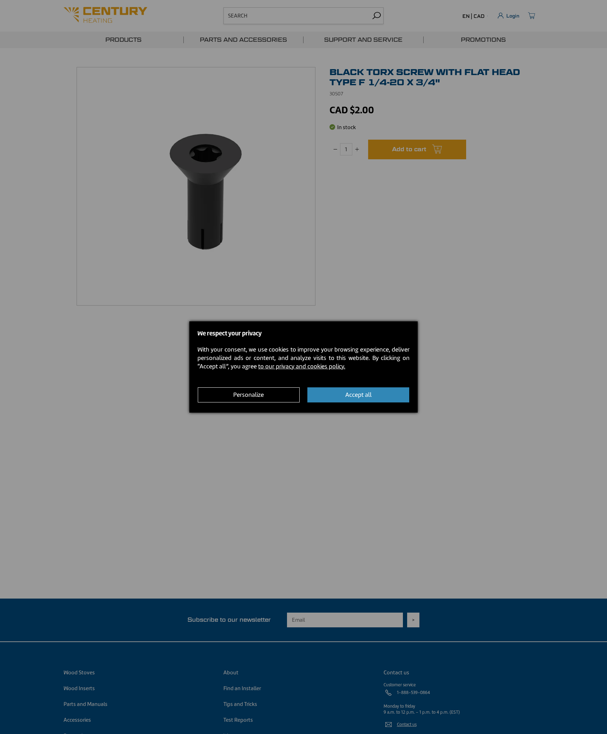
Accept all (358, 395)
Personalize (248, 395)
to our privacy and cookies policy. (301, 366)
